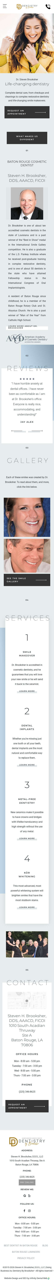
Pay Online (27, 1182)
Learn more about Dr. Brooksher (23, 327)
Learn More (27, 691)
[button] (10, 401)
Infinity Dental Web (38, 1278)
